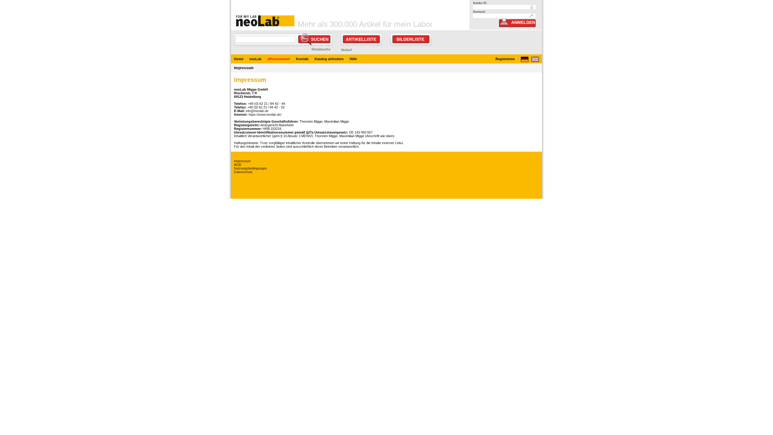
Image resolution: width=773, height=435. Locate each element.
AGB (237, 164)
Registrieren (505, 59)
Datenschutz (243, 172)
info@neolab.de (257, 111)
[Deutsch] (524, 60)
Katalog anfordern (329, 59)
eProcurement (279, 59)
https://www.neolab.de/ (265, 114)
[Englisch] (535, 60)
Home (238, 59)
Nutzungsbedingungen (250, 168)
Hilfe (353, 59)
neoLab (255, 59)
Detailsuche (321, 49)
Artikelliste (361, 39)
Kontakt (302, 59)
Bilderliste (410, 39)
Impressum (242, 161)
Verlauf (346, 50)
